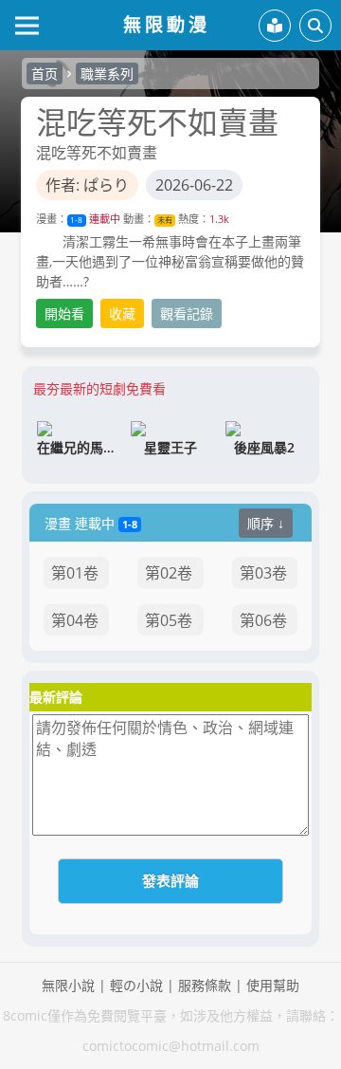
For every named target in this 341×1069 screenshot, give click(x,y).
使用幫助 (272, 985)
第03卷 (263, 572)
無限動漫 (166, 24)
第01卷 (75, 572)
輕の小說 (136, 985)
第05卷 (168, 620)
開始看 (64, 313)
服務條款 (204, 985)
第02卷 (168, 572)
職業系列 (107, 74)
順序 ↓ (265, 523)
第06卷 (263, 620)
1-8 (76, 219)
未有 (164, 219)
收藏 (122, 313)
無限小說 (68, 985)
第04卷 (75, 620)
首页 (44, 74)
